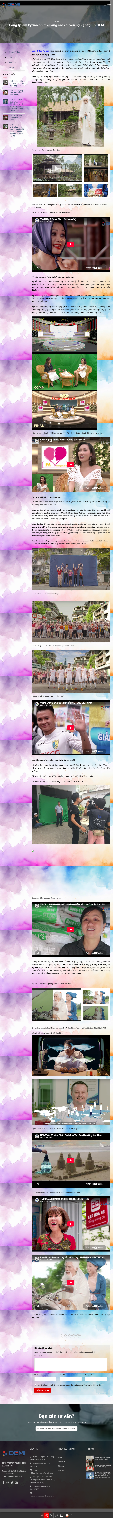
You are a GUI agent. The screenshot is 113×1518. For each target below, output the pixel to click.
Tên (36, 1375)
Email (62, 1375)
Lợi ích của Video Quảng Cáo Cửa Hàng (16, 118)
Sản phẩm (12, 63)
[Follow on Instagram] (8, 1482)
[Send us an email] (16, 1482)
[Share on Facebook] (63, 1335)
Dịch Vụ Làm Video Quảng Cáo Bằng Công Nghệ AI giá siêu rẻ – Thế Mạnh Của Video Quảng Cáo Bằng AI (17, 105)
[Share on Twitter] (67, 1335)
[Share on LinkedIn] (79, 1335)
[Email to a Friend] (71, 1335)
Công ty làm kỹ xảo (40, 51)
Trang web (88, 1375)
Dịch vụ (12, 57)
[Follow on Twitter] (12, 1482)
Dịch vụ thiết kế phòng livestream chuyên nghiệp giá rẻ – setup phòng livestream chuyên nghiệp (17, 130)
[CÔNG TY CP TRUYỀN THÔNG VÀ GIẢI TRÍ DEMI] (13, 5)
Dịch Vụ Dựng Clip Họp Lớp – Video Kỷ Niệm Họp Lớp (17, 83)
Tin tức (56, 21)
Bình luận (38, 1356)
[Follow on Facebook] (3, 1482)
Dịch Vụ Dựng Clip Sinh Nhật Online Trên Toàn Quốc (16, 93)
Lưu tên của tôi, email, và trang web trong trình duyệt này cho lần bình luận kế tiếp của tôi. (69, 1385)
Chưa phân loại (14, 52)
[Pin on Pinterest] (75, 1335)
